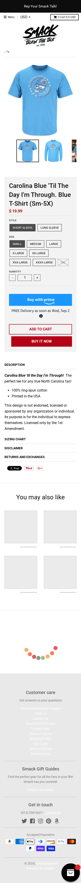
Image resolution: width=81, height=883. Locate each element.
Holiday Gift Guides (40, 790)
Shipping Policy (40, 738)
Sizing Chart (15, 439)
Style (12, 220)
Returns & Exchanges (40, 723)
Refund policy (40, 754)
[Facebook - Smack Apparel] (32, 821)
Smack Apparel (46, 863)
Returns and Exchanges (24, 457)
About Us (40, 713)
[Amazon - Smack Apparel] (56, 821)
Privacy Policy (40, 728)
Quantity (15, 271)
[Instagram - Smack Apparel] (40, 821)
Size (11, 236)
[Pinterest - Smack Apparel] (48, 821)
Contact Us (40, 718)
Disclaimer (13, 448)
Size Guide (40, 744)
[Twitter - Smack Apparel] (24, 821)
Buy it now (42, 341)
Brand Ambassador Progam (40, 708)
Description (14, 365)
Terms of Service (40, 733)
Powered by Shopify (40, 868)
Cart (67, 17)
